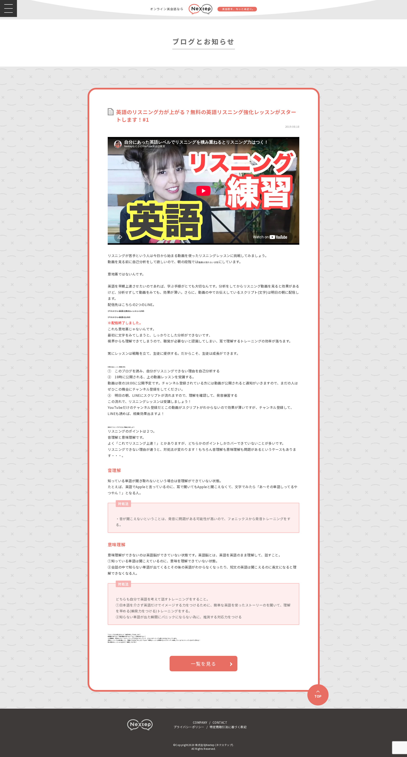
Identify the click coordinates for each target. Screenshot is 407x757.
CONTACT (220, 722)
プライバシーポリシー (189, 727)
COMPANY (200, 722)
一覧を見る (203, 663)
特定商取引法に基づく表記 (228, 727)
